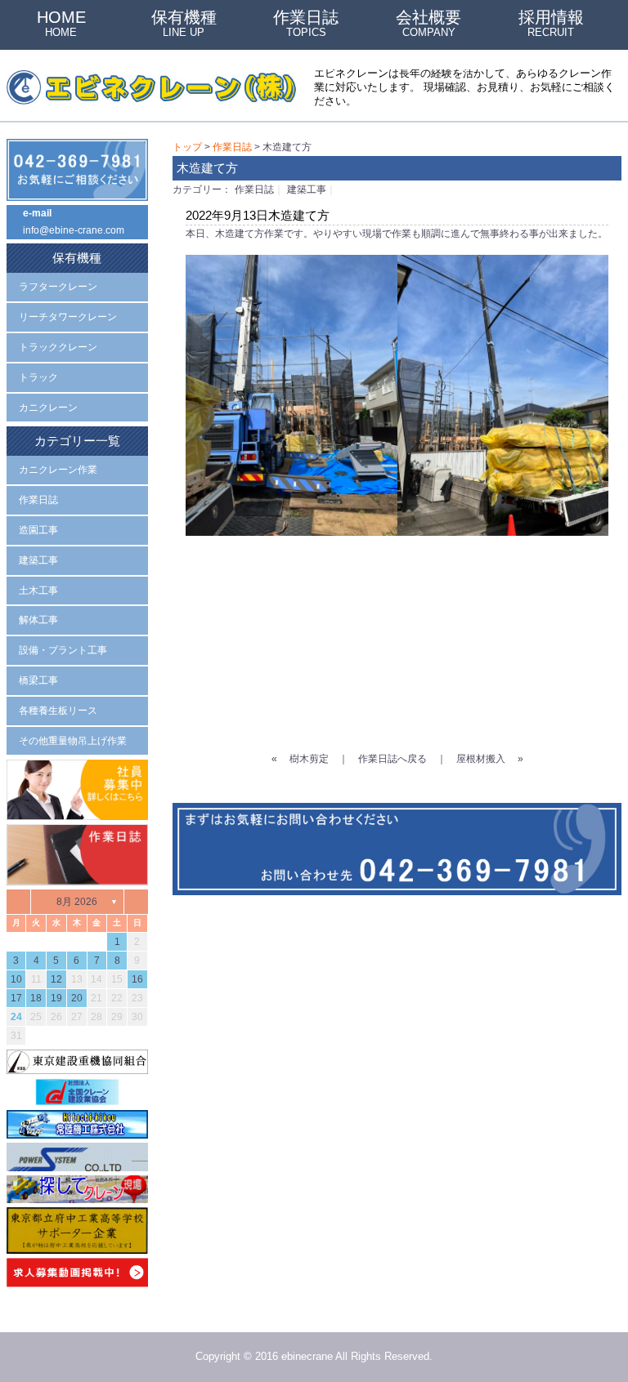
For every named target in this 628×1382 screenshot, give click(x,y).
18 (36, 998)
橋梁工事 (38, 680)
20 (77, 998)
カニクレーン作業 (58, 469)
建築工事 (306, 189)
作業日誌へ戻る (392, 759)
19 (56, 998)
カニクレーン (48, 407)
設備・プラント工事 (63, 650)
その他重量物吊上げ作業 (73, 741)
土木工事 (38, 590)
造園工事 (38, 530)
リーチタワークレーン (68, 317)
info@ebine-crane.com (73, 230)
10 (16, 979)
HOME (61, 23)
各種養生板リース (58, 710)
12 (56, 979)
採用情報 (551, 23)
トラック (38, 377)
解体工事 (38, 620)
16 (137, 979)
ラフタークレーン (58, 286)
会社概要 (428, 23)
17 (16, 998)
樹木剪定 (309, 759)
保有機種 (184, 23)
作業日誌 (306, 23)
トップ (187, 147)
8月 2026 (76, 901)
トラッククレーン (58, 347)
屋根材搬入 (480, 759)
